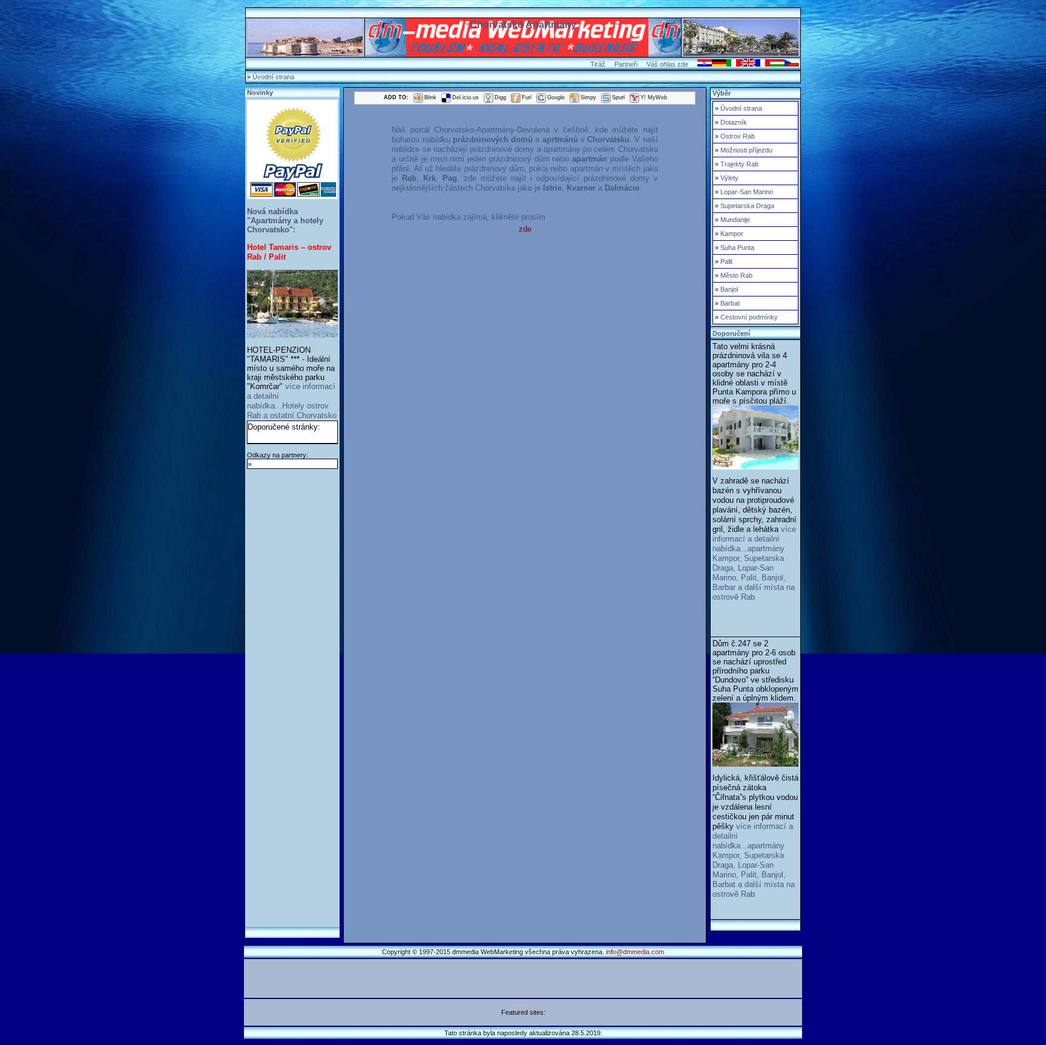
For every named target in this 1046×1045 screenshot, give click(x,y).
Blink (430, 97)
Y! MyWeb (653, 97)
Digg (500, 97)
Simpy (588, 97)
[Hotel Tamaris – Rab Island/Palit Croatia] (292, 335)
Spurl (618, 97)
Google (556, 97)
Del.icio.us (465, 97)
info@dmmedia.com (635, 951)
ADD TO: (396, 97)
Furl (526, 97)
